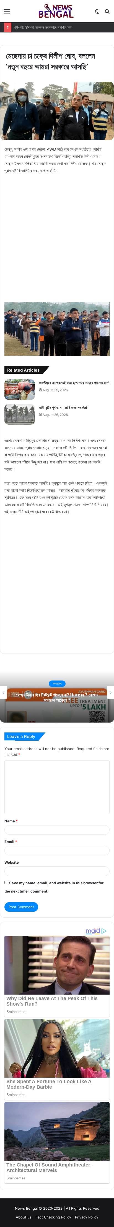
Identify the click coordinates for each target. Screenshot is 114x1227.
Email (10, 841)
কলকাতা (105, 684)
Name (11, 821)
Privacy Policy (86, 1217)
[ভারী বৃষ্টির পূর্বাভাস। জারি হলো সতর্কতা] (19, 414)
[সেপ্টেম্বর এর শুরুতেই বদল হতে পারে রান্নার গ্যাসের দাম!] (19, 389)
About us (24, 1217)
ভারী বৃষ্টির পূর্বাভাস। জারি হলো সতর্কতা (63, 407)
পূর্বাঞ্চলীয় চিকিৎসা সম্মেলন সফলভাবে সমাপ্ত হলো (43, 27)
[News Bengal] (57, 11)
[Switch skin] (97, 13)
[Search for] (107, 13)
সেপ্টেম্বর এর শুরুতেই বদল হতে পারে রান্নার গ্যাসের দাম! (74, 382)
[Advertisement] (57, 238)
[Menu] (7, 13)
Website (11, 862)
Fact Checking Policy (53, 1217)
